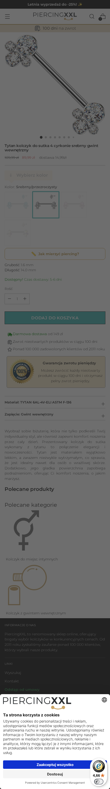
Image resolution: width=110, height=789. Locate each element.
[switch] (98, 781)
